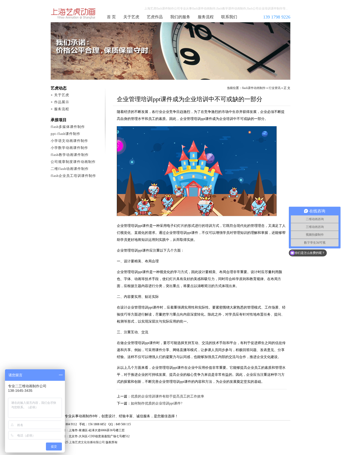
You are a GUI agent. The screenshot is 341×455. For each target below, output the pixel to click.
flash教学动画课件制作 (70, 155)
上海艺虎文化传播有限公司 (87, 442)
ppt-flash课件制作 (65, 134)
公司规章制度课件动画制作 (73, 162)
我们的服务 (180, 17)
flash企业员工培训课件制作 (73, 176)
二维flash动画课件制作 (70, 169)
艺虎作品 (155, 17)
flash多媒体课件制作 (68, 127)
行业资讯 (275, 88)
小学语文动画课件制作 (69, 141)
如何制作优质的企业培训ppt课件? (156, 403)
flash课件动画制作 (73, 13)
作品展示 (61, 102)
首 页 (111, 17)
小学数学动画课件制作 (69, 148)
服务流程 (206, 17)
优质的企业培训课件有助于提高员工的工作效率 (167, 396)
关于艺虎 (131, 17)
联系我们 (229, 17)
